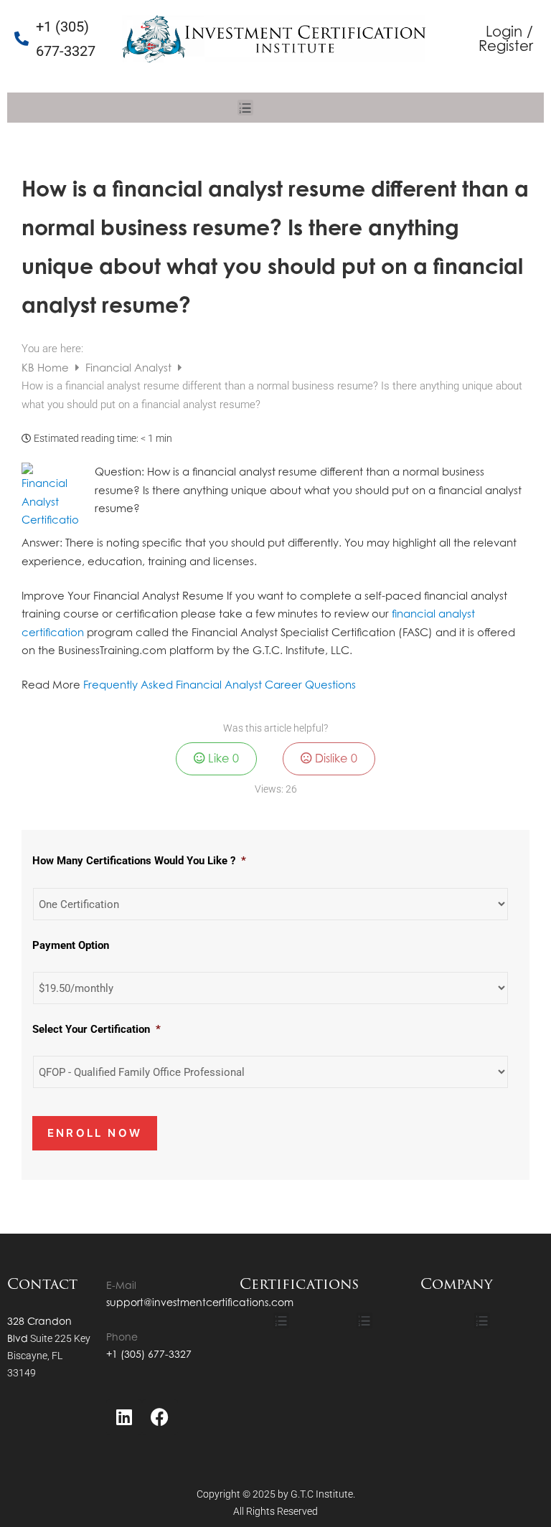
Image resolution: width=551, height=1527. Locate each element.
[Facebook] (160, 1417)
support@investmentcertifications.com (199, 1302)
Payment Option (70, 945)
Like (222, 758)
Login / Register (506, 38)
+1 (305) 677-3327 (149, 1354)
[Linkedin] (124, 1417)
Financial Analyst (129, 367)
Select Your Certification (96, 1029)
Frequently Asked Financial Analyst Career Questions (219, 684)
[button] (245, 107)
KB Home (47, 367)
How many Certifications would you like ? (139, 860)
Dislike (334, 758)
